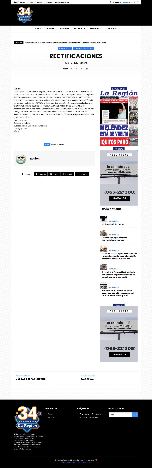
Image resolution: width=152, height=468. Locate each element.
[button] (137, 2)
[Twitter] (76, 68)
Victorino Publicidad (83, 462)
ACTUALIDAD (114, 221)
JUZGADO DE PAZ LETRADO (31, 379)
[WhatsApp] (86, 68)
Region (70, 63)
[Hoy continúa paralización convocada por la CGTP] (103, 233)
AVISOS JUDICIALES (65, 48)
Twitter (84, 418)
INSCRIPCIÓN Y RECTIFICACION (83, 48)
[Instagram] (92, 414)
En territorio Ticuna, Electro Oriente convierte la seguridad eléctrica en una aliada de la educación (65, 42)
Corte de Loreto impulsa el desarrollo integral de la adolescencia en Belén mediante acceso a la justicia (119, 256)
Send (135, 415)
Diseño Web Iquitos (68, 462)
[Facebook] (71, 68)
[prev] (133, 42)
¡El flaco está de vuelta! (113, 224)
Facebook (85, 414)
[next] (136, 42)
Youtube (95, 418)
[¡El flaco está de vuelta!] (103, 219)
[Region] (22, 158)
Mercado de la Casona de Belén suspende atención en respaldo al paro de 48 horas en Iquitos (118, 293)
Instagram (98, 414)
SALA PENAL (87, 379)
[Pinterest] (81, 68)
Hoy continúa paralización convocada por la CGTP (114, 238)
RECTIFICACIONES (57, 145)
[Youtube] (90, 417)
